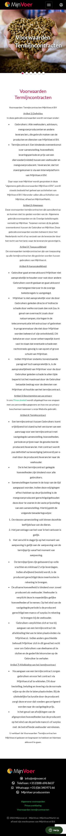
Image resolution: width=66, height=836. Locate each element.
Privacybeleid (20, 400)
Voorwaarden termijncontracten (33, 809)
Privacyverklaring (33, 805)
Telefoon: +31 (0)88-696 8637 (35, 783)
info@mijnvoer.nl (35, 778)
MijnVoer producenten (35, 792)
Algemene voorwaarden (33, 801)
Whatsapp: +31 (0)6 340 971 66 (35, 787)
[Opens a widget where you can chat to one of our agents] (54, 830)
